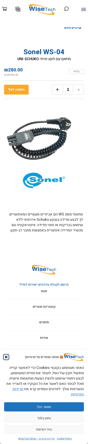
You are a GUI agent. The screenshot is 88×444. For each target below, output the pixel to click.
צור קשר (3, 23)
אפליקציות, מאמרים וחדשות (22, 23)
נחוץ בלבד (44, 418)
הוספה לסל (16, 89)
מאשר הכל (44, 407)
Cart (9, 9)
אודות (55, 23)
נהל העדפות (44, 429)
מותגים (67, 23)
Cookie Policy (64, 439)
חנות (44, 291)
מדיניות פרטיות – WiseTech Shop (36, 439)
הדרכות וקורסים (43, 23)
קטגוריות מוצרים (82, 23)
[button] (6, 357)
